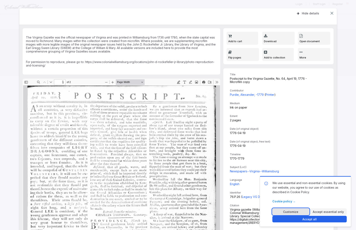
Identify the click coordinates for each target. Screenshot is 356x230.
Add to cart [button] (235, 41)
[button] (331, 13)
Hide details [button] (310, 13)
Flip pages (234, 57)
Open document (310, 41)
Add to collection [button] (274, 57)
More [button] (303, 57)
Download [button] (270, 41)
